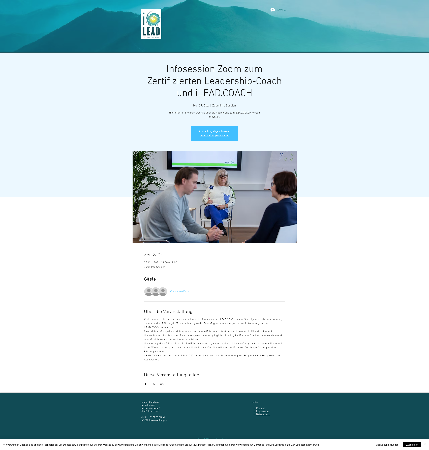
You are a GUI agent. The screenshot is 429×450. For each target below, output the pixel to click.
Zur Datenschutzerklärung (305, 444)
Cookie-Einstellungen (387, 444)
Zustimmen (412, 444)
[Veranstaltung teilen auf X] (153, 384)
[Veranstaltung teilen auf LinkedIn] (162, 384)
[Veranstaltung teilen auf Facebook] (145, 384)
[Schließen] (425, 444)
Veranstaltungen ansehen (214, 135)
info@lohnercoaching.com (155, 420)
